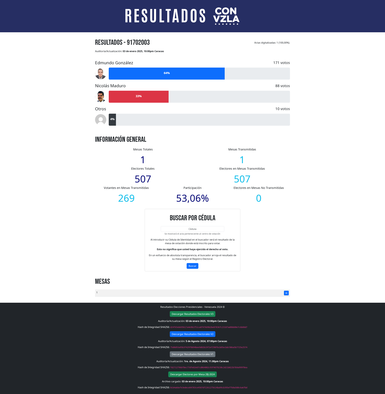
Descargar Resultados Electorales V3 (192, 314)
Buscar (192, 266)
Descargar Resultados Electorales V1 (192, 354)
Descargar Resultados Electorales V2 (192, 334)
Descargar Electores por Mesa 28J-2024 (192, 374)
